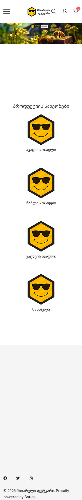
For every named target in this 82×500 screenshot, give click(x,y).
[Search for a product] (53, 11)
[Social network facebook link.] (5, 477)
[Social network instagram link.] (31, 477)
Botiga (30, 496)
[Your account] (64, 11)
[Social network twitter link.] (18, 477)
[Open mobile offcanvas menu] (6, 11)
